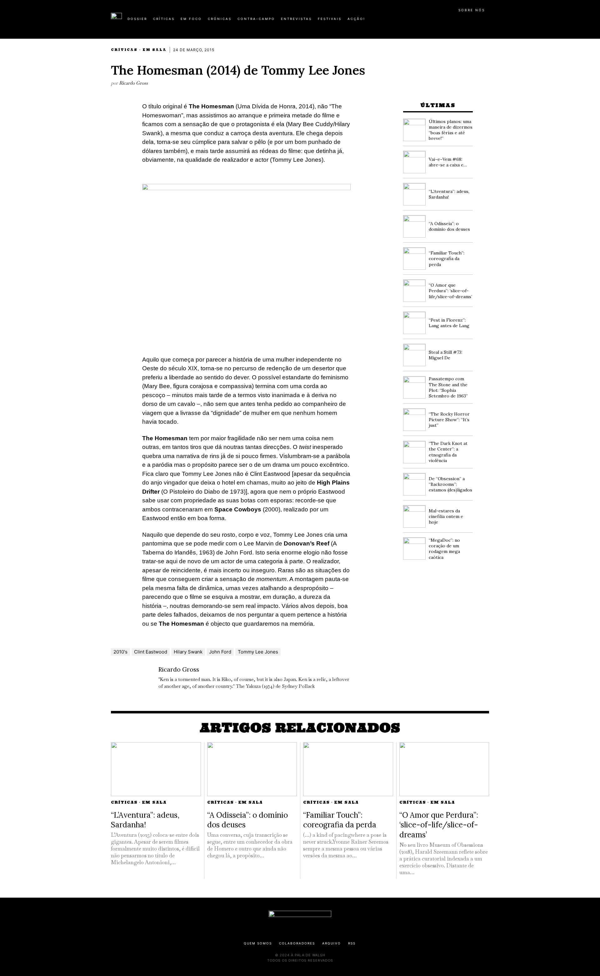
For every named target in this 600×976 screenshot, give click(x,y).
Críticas (124, 50)
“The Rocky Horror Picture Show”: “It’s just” (449, 419)
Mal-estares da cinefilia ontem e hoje (446, 516)
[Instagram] (449, 21)
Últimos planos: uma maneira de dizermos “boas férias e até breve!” (450, 130)
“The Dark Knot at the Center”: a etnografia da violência (448, 452)
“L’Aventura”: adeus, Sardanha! (145, 820)
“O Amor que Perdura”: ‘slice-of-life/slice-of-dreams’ (450, 290)
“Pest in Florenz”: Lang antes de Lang (449, 322)
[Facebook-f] (429, 21)
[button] (486, 22)
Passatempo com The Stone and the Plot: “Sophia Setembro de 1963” (448, 387)
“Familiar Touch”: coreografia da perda (446, 258)
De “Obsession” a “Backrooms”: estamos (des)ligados (450, 484)
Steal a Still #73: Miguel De (445, 355)
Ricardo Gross (133, 83)
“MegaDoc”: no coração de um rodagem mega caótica (444, 548)
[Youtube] (469, 21)
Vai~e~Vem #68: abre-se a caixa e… (448, 162)
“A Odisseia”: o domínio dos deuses (449, 226)
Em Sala (154, 50)
